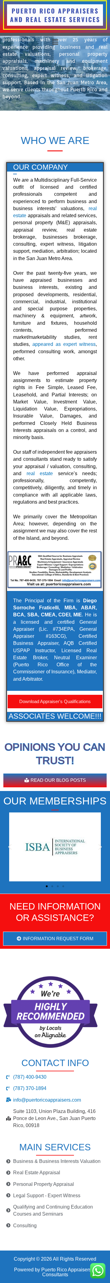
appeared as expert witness (64, 344)
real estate (40, 473)
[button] (55, 42)
